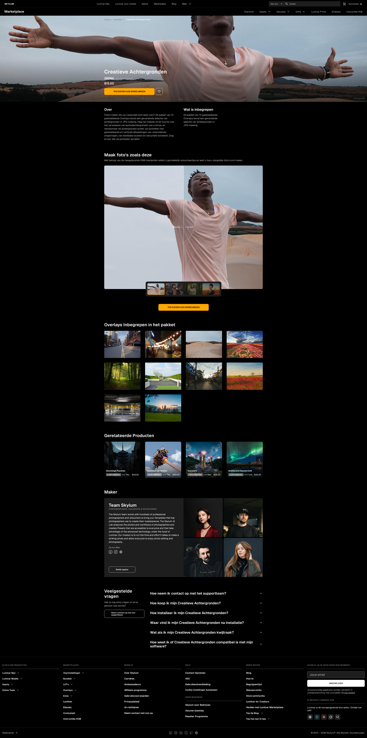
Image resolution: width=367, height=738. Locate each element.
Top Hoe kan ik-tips (258, 719)
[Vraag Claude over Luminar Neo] (324, 717)
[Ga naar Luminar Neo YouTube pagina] (186, 732)
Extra (300, 12)
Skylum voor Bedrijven (197, 704)
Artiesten (336, 11)
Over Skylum (131, 672)
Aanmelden (355, 3)
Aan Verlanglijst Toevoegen (121, 455)
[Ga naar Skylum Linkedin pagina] (180, 732)
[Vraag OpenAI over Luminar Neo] (310, 717)
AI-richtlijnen (131, 707)
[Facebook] (110, 552)
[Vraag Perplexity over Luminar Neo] (317, 717)
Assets (265, 12)
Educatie (283, 12)
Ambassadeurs (132, 684)
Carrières (129, 678)
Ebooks (67, 707)
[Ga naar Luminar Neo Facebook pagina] (170, 732)
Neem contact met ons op (138, 713)
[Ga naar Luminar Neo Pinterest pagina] (196, 732)
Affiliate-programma (135, 690)
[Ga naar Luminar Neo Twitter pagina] (191, 732)
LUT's (68, 684)
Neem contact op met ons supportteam (123, 614)
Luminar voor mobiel (125, 3)
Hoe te (249, 678)
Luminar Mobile (12, 678)
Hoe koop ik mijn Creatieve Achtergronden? (206, 603)
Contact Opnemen (195, 672)
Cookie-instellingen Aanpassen (201, 689)
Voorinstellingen (74, 673)
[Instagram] (115, 552)
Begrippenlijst (254, 684)
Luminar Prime (318, 11)
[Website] (121, 552)
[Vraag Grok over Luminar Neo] (331, 717)
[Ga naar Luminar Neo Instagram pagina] (175, 732)
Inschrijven (336, 683)
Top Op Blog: (255, 713)
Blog (174, 3)
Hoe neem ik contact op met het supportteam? (206, 593)
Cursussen (69, 713)
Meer (187, 4)
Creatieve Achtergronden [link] (138, 19)
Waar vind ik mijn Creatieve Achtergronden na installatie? (206, 622)
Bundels (69, 678)
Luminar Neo (103, 3)
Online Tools (10, 690)
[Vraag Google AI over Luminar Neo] (337, 717)
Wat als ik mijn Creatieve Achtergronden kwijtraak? (206, 632)
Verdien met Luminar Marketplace (264, 707)
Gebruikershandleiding (197, 684)
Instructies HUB (354, 11)
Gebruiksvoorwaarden (136, 695)
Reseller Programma (196, 716)
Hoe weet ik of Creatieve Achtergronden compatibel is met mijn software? (206, 644)
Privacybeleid (131, 701)
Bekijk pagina (122, 569)
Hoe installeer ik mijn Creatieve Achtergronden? (206, 613)
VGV (187, 678)
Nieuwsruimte (253, 690)
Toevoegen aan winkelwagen (129, 91)
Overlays (118, 19)
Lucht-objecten (113, 474)
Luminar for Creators (257, 701)
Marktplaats (160, 3)
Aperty (145, 3)
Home (107, 19)
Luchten (67, 701)
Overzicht (249, 11)
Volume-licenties (194, 710)
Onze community (255, 695)
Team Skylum (126, 78)
